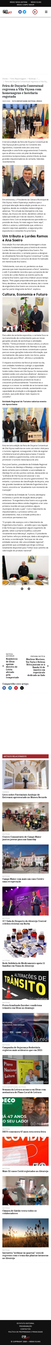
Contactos (25, 1329)
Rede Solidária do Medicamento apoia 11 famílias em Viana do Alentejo (23, 964)
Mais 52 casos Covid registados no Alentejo (25, 1171)
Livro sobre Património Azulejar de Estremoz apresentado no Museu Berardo (24, 796)
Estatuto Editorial (25, 1323)
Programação (25, 1326)
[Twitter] (24, 12)
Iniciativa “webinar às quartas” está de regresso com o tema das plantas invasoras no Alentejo (25, 1256)
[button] (35, 12)
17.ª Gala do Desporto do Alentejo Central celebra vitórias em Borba (24, 922)
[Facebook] (20, 12)
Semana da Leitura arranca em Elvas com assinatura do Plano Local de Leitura (24, 1091)
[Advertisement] (25, 45)
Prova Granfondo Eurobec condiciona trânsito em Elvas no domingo (22, 1006)
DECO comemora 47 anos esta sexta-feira (24, 1131)
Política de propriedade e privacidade (25, 1332)
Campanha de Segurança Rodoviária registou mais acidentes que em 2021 (22, 1048)
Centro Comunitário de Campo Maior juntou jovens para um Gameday (21, 838)
